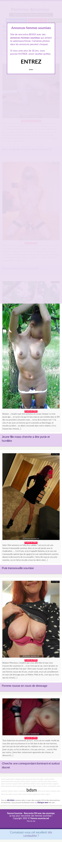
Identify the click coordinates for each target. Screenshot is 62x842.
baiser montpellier (49, 786)
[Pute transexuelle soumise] (31, 497)
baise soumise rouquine (9, 784)
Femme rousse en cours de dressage (24, 685)
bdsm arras (41, 791)
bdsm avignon (53, 784)
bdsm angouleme (34, 794)
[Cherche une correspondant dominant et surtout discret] (31, 717)
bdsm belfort (26, 781)
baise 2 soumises (20, 791)
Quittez (31, 69)
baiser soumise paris (53, 791)
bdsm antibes (31, 784)
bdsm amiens (23, 794)
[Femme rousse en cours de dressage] (31, 620)
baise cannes (13, 794)
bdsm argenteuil (42, 784)
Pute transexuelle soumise (18, 568)
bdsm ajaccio (27, 786)
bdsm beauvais (6, 786)
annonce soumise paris (39, 781)
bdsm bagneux (17, 786)
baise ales (4, 794)
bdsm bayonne (27, 779)
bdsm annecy (52, 781)
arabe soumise (44, 779)
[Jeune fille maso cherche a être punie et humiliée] (31, 345)
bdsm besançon (15, 781)
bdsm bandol (5, 779)
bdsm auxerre (38, 786)
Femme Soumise (14, 813)
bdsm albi (22, 784)
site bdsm (10, 800)
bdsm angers (45, 794)
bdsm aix (36, 779)
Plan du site (31, 821)
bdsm (31, 790)
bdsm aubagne (16, 779)
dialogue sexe (42, 802)
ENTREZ (31, 62)
